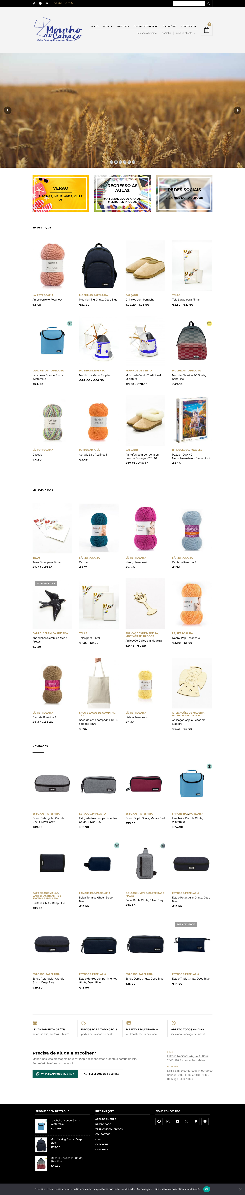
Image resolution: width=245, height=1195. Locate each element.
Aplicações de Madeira (142, 633)
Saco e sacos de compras (97, 712)
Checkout (102, 1144)
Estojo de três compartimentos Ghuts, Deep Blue (98, 980)
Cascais (37, 454)
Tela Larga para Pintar (186, 299)
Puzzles (196, 449)
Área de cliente (184, 33)
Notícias (123, 26)
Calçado (132, 295)
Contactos (188, 26)
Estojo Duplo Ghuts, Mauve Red (145, 818)
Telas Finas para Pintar (47, 562)
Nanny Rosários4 (136, 562)
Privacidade (103, 1124)
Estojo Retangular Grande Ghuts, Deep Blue (48, 980)
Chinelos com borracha (140, 299)
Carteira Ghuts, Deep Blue (49, 903)
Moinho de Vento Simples (94, 375)
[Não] (240, 1189)
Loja (106, 26)
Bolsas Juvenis (136, 893)
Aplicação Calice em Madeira (144, 640)
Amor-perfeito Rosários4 (48, 299)
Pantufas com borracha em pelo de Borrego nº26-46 (142, 456)
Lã (34, 295)
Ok (207, 1189)
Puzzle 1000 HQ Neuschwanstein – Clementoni (191, 456)
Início (94, 26)
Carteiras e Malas (45, 893)
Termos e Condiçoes (109, 1129)
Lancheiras (41, 370)
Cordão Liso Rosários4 (93, 454)
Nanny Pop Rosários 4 (186, 637)
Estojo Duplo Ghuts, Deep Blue (144, 978)
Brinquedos (180, 449)
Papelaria (101, 295)
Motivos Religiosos (140, 636)
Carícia (83, 562)
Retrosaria (45, 295)
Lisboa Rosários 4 (137, 717)
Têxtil (83, 715)
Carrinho (166, 33)
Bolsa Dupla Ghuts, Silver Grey (144, 900)
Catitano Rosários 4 (184, 562)
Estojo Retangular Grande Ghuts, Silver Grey (48, 820)
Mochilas (86, 295)
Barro (37, 633)
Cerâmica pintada (55, 633)
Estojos (38, 813)
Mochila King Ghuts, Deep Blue (98, 299)
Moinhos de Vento (147, 33)
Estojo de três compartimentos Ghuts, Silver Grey (98, 820)
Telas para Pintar (89, 637)
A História (169, 26)
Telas (176, 295)
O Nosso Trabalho (145, 26)
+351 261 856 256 (62, 3)
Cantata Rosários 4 (44, 717)
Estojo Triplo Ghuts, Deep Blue (191, 978)
